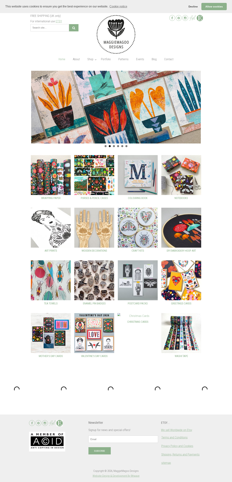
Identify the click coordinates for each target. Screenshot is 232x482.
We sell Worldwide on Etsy (176, 430)
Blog (154, 59)
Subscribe (99, 451)
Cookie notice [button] (118, 6)
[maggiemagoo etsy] (200, 18)
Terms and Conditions (174, 437)
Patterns (123, 59)
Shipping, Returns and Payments (180, 454)
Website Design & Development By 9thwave (116, 475)
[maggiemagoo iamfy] (192, 18)
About (76, 59)
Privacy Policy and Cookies (177, 446)
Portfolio (106, 59)
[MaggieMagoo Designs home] (116, 34)
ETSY (59, 21)
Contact (168, 59)
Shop (90, 59)
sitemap (166, 463)
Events (140, 59)
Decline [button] (193, 6)
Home (62, 59)
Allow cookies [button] (214, 6)
